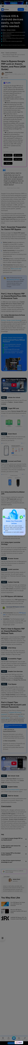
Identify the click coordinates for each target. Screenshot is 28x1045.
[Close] (5, 510)
